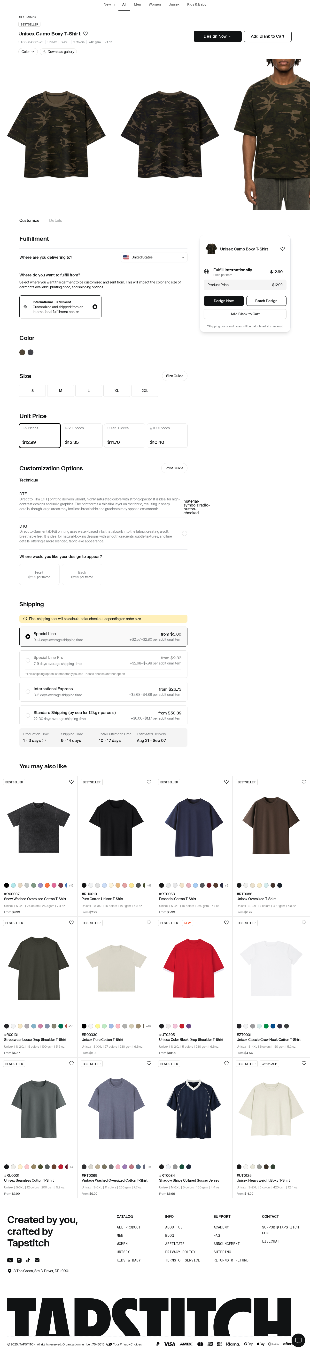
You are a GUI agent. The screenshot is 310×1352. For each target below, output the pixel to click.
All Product (129, 1227)
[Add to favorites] (85, 33)
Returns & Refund (231, 1260)
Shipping (222, 1252)
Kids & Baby (197, 4)
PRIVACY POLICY (180, 1252)
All (124, 4)
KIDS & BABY (129, 1260)
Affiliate (175, 1244)
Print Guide (174, 468)
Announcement (227, 1244)
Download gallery (61, 52)
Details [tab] (55, 220)
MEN (120, 1235)
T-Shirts (30, 17)
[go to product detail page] (38, 827)
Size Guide (174, 376)
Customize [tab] (29, 220)
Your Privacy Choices (127, 1344)
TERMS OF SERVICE (182, 1260)
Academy (221, 1227)
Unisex (174, 4)
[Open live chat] (298, 1340)
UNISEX (123, 1252)
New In (109, 4)
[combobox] (156, 257)
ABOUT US (174, 1227)
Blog (169, 1235)
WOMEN (122, 1244)
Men (137, 4)
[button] (28, 51)
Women (155, 4)
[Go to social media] (10, 1261)
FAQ (217, 1235)
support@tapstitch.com (281, 1230)
